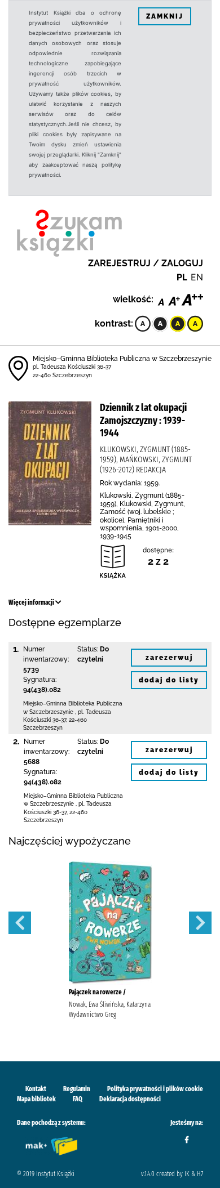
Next (200, 923)
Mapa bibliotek (36, 1099)
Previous (19, 923)
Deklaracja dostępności (130, 1099)
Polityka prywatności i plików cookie (155, 1089)
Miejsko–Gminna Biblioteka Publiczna (72, 703)
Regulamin (76, 1089)
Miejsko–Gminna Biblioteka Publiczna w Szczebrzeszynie (122, 359)
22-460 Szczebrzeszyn (62, 375)
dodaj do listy (169, 680)
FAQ (77, 1099)
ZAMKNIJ (164, 16)
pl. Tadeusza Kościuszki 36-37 (72, 367)
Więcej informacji (31, 602)
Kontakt (35, 1089)
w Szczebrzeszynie (48, 712)
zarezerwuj (169, 658)
